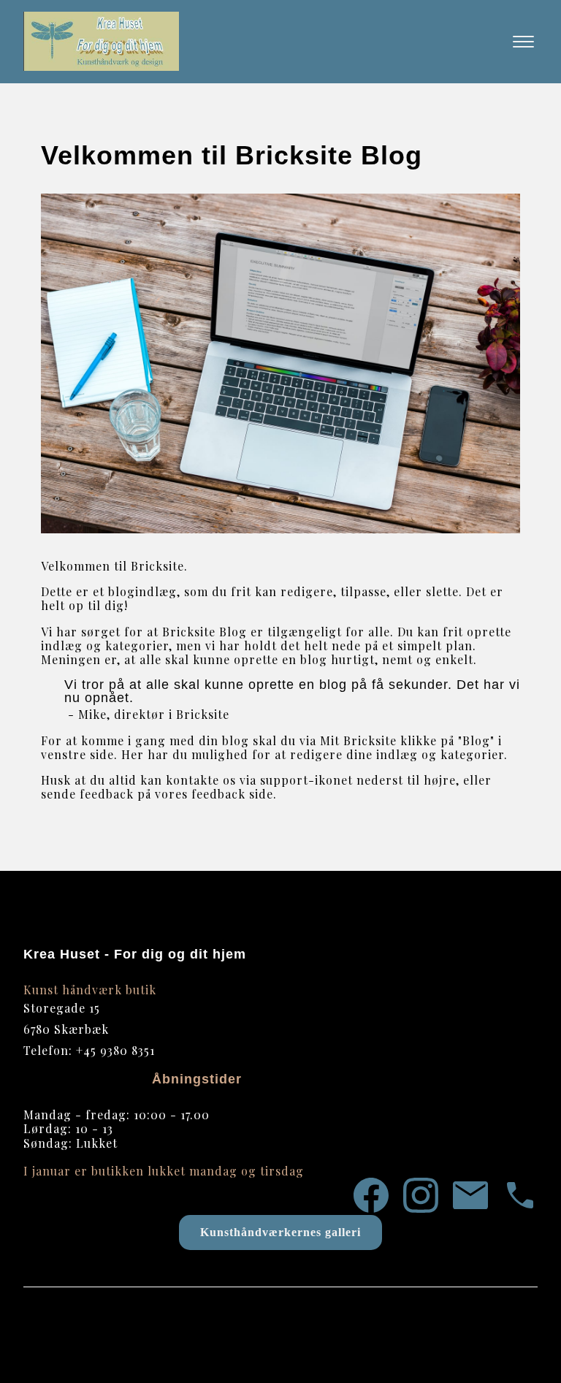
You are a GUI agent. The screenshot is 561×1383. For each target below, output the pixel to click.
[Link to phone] (520, 1196)
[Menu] (523, 41)
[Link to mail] (470, 1196)
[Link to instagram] (420, 1196)
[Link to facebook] (371, 1196)
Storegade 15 (61, 1008)
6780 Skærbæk (66, 1029)
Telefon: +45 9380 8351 (89, 1050)
